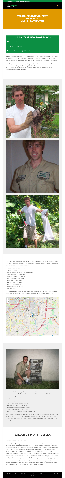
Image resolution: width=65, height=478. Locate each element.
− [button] (8, 301)
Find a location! (9, 1)
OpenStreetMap (50, 335)
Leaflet (43, 335)
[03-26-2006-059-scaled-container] (32, 388)
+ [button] (8, 299)
